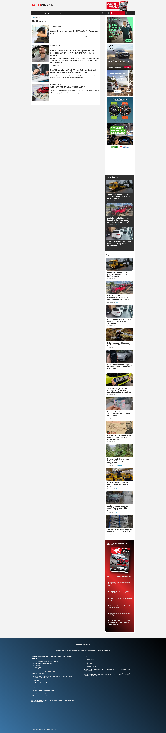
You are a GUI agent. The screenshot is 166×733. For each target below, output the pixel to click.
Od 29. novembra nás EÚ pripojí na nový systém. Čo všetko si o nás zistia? (119, 366)
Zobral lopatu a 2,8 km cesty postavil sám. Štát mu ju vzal (118, 344)
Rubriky (37, 13)
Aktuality (43, 13)
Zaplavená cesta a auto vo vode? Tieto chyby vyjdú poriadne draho (117, 508)
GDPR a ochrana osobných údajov (40, 696)
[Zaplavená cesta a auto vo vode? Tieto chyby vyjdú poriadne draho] (119, 503)
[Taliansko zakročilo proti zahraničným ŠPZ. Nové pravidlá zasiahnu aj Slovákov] (119, 385)
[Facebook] (103, 13)
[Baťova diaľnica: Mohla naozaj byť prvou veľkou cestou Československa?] (119, 433)
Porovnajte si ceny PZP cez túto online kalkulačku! (60, 29)
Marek (117, 200)
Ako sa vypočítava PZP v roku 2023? (67, 87)
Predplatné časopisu (118, 13)
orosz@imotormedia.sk (46, 663)
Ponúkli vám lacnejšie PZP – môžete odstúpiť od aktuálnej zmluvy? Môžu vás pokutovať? (73, 71)
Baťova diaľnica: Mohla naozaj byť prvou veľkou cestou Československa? (119, 437)
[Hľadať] (33, 13)
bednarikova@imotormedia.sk (51, 661)
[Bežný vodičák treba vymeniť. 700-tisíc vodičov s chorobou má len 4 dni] (119, 409)
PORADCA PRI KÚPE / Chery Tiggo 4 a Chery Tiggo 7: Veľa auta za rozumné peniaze (120, 622)
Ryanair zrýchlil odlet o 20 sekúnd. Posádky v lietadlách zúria (119, 484)
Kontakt (69, 13)
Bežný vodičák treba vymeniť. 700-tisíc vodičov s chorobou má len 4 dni (119, 414)
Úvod (33, 17)
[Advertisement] (119, 160)
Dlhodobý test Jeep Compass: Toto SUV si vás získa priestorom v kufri (119, 583)
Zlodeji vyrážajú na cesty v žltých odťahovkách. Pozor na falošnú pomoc (119, 196)
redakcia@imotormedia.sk (51, 670)
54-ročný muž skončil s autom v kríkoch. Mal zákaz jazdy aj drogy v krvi (119, 461)
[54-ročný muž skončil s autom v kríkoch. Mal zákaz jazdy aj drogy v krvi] (119, 456)
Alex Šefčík (118, 347)
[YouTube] (105, 13)
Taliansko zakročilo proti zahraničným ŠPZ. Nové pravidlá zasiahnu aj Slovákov (119, 390)
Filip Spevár (119, 465)
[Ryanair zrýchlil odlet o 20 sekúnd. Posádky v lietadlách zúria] (119, 480)
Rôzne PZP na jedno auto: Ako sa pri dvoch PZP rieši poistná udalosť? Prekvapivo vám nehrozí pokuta (72, 53)
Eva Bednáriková (120, 371)
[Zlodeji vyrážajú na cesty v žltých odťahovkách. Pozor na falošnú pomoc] (119, 192)
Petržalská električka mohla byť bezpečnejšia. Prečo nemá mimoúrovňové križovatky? (119, 220)
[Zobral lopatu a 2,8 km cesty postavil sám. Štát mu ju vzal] (119, 340)
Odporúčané (62, 13)
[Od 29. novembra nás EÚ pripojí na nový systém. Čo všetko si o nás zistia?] (119, 362)
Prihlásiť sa (131, 13)
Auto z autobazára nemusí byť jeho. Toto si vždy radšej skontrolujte (119, 243)
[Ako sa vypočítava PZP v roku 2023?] (40, 100)
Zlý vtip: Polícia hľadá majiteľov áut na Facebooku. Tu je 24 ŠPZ (119, 530)
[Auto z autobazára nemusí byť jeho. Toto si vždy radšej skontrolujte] (119, 239)
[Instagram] (108, 13)
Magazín (54, 13)
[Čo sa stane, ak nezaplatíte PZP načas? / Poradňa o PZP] (40, 42)
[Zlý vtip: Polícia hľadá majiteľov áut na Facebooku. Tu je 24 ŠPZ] (119, 527)
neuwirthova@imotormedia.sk (53, 693)
